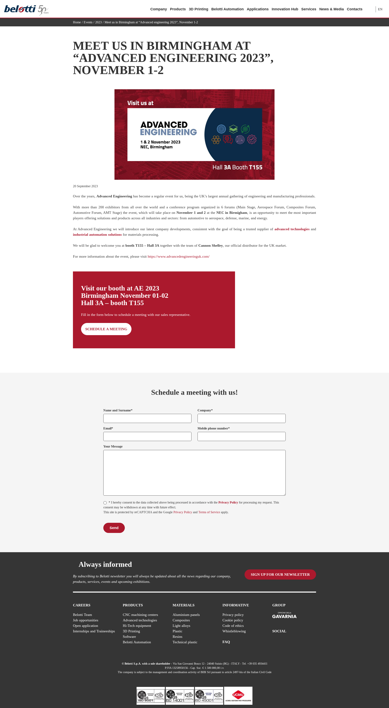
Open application (85, 626)
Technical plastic (185, 642)
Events (88, 22)
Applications (258, 9)
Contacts (354, 9)
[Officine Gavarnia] (284, 615)
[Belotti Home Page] (26, 9)
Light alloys (181, 626)
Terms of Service (209, 512)
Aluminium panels (186, 615)
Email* (108, 428)
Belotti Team (82, 615)
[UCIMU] (238, 695)
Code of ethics (233, 626)
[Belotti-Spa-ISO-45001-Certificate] (209, 695)
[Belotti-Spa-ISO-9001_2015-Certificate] (151, 695)
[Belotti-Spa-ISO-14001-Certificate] (180, 695)
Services (308, 9)
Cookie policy (232, 620)
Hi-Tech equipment (137, 626)
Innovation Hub (285, 9)
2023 (98, 22)
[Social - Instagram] (314, 642)
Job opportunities (85, 620)
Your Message (113, 446)
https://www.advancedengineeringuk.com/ (178, 256)
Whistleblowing (234, 631)
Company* (205, 410)
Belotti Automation (227, 9)
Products (178, 9)
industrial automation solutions (97, 234)
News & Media (331, 9)
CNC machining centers (140, 615)
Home (77, 22)
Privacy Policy (228, 502)
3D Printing (198, 9)
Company (158, 9)
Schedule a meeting (106, 329)
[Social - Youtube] (297, 642)
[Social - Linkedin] (306, 642)
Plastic (177, 631)
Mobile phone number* (214, 428)
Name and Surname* (118, 410)
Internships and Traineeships (94, 631)
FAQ (226, 642)
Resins (177, 637)
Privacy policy (233, 615)
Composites (181, 620)
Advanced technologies (140, 620)
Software (129, 637)
